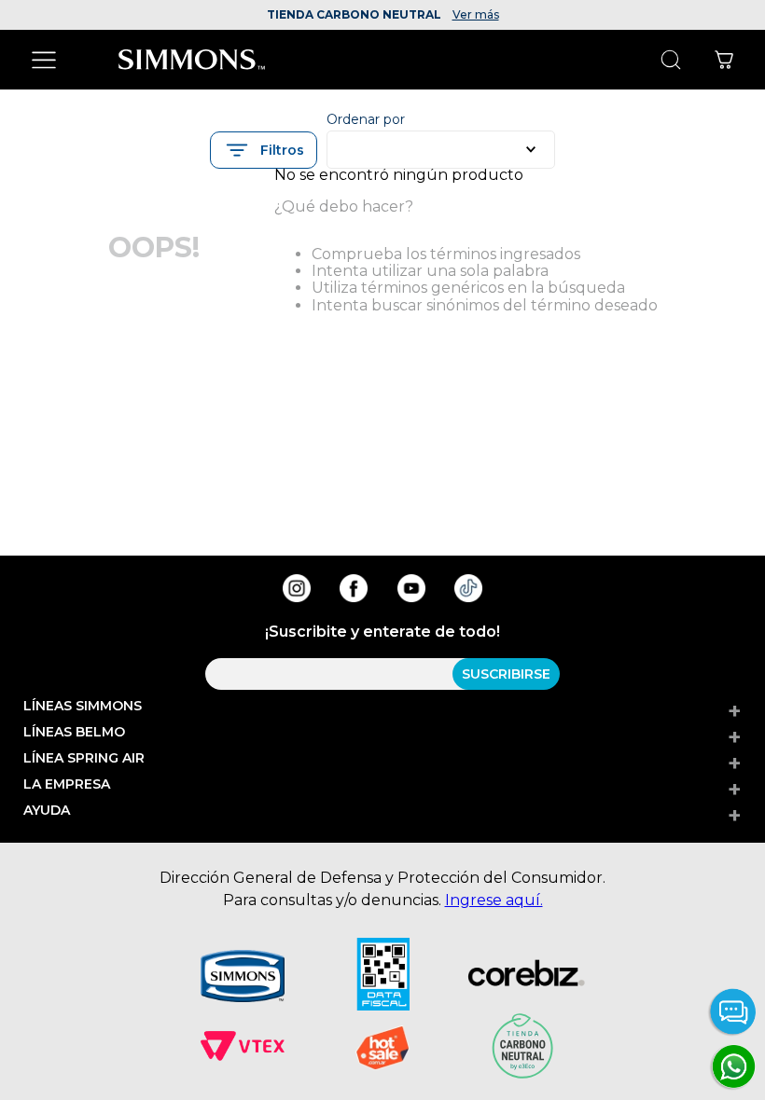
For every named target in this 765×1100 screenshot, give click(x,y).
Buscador (670, 60)
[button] (263, 150)
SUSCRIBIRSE (506, 674)
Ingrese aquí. (494, 900)
